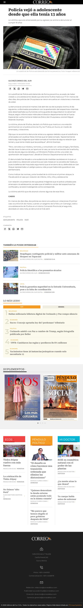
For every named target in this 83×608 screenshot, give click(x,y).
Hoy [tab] (21, 307)
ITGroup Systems (75, 605)
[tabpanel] (22, 397)
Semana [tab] (61, 307)
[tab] (37, 423)
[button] (41, 48)
